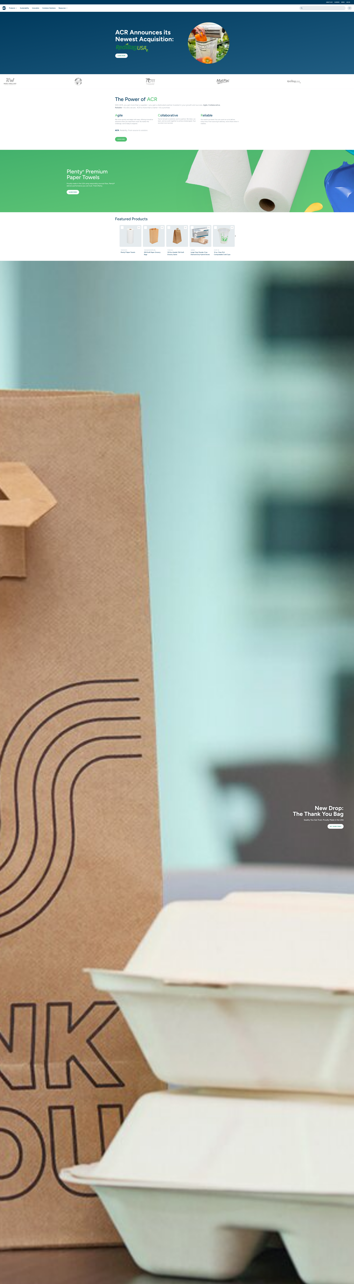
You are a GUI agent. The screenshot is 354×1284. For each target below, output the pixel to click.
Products (12, 8)
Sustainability (24, 8)
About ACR (329, 2)
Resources (62, 8)
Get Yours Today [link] (222, 826)
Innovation (35, 8)
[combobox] (322, 8)
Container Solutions (48, 8)
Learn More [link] (8, 55)
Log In (348, 2)
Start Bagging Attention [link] (260, 828)
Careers (336, 2)
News (343, 2)
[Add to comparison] (122, 227)
